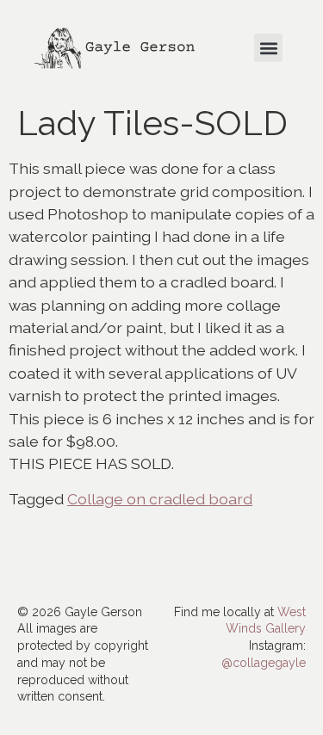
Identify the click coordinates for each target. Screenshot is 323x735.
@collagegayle (263, 663)
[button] (268, 48)
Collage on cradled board (159, 499)
